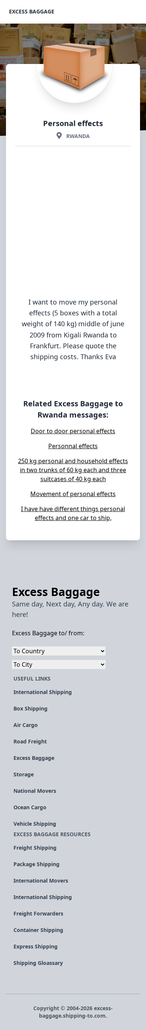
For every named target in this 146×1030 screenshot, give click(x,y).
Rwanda (78, 136)
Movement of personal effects (73, 494)
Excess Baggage (31, 11)
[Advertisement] (73, 234)
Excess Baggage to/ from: (48, 633)
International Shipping (42, 692)
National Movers (34, 790)
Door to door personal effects (73, 431)
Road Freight (30, 741)
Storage (23, 774)
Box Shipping (30, 708)
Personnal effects (73, 446)
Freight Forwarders (38, 913)
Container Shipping (38, 929)
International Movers (40, 880)
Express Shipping (35, 946)
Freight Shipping (35, 847)
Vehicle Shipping (34, 823)
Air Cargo (25, 724)
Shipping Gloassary (38, 962)
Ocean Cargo (29, 807)
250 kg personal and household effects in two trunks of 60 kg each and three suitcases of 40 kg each (73, 470)
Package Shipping (36, 864)
